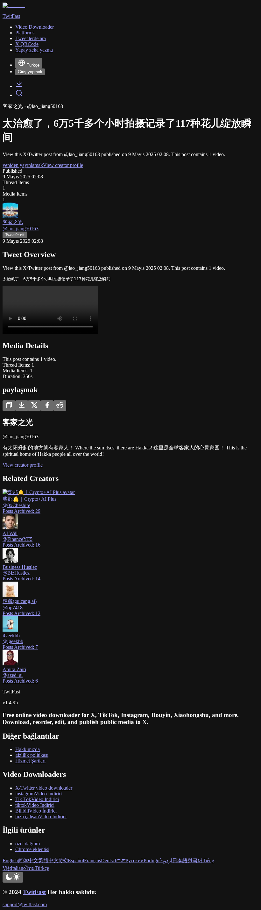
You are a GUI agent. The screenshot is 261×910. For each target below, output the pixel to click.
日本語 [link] (179, 860)
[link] (19, 86)
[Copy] (9, 405)
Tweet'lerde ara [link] (30, 38)
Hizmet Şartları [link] (30, 760)
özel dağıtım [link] (27, 843)
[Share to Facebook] (47, 405)
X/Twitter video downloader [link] (43, 788)
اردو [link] (168, 860)
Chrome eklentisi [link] (32, 849)
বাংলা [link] (121, 860)
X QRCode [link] (27, 44)
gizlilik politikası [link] (31, 755)
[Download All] (21, 405)
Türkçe (33, 65)
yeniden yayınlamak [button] (23, 165)
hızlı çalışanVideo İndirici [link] (41, 816)
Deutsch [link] (109, 860)
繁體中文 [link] (48, 860)
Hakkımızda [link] (27, 749)
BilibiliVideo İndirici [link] (36, 810)
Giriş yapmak (30, 71)
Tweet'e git (15, 235)
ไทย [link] (30, 868)
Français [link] (92, 860)
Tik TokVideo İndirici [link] (37, 799)
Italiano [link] (18, 868)
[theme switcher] (13, 877)
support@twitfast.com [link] (25, 904)
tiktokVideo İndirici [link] (34, 805)
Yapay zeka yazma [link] (34, 50)
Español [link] (76, 860)
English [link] (10, 860)
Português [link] (154, 860)
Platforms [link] (24, 32)
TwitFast (34, 892)
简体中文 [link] (28, 860)
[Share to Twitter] (34, 405)
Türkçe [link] (42, 868)
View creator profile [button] (63, 165)
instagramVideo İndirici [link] (38, 793)
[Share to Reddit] (59, 405)
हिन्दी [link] (63, 860)
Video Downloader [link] (34, 27)
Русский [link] (134, 860)
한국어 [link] (195, 860)
